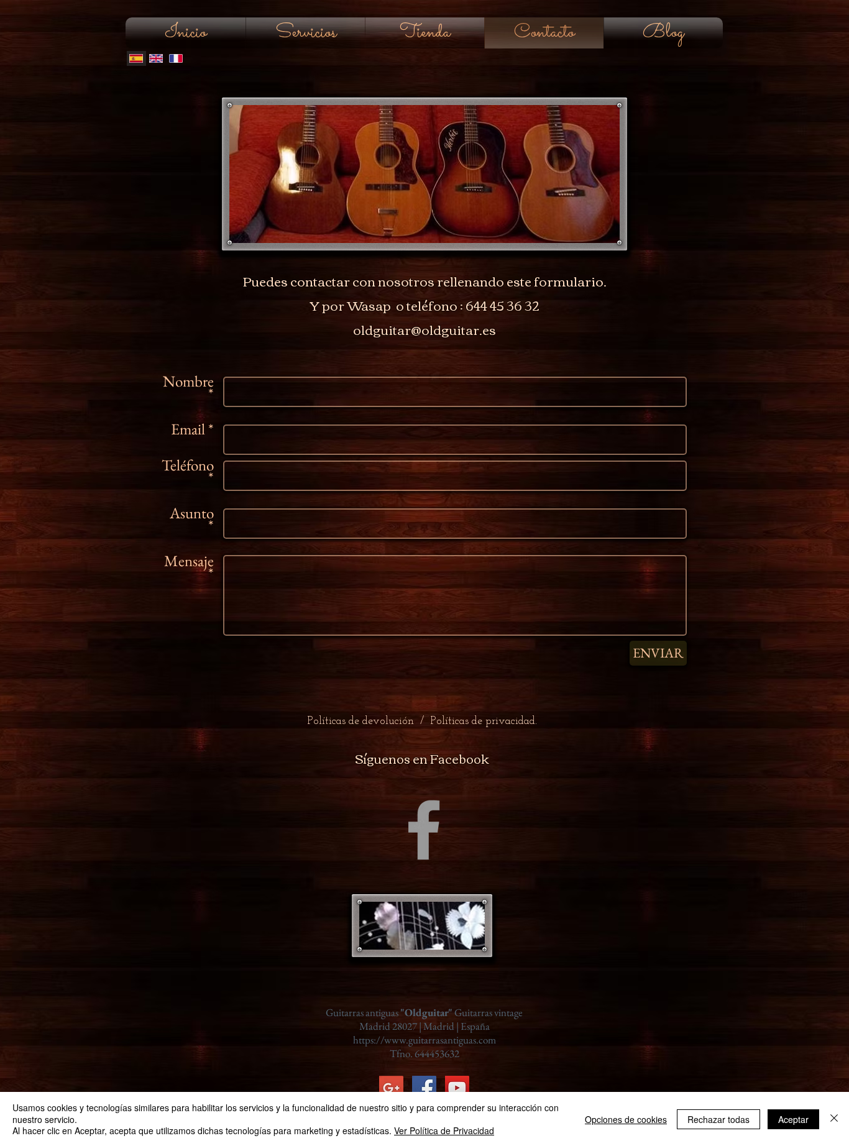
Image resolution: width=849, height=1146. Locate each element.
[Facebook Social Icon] (424, 1088)
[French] (175, 58)
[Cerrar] (834, 1119)
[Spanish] (136, 58)
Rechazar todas (718, 1119)
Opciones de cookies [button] (626, 1119)
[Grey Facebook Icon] (424, 829)
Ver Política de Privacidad (444, 1130)
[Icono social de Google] (391, 1088)
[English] (156, 58)
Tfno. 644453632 (424, 1053)
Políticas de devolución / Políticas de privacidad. (422, 721)
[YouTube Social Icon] (457, 1088)
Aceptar (793, 1119)
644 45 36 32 (502, 305)
